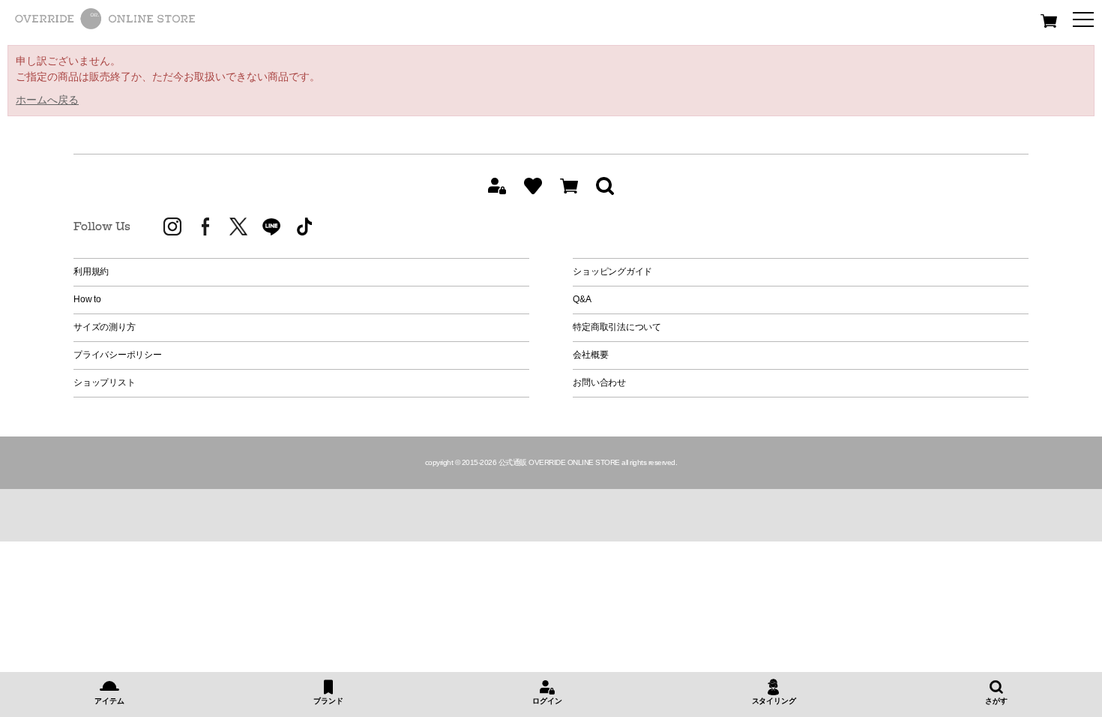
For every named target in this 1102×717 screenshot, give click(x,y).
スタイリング (774, 701)
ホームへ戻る (47, 100)
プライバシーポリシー (117, 355)
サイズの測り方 (104, 327)
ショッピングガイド (612, 271)
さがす (996, 701)
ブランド (328, 701)
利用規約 (91, 271)
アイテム (109, 701)
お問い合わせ (599, 382)
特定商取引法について (617, 327)
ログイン (546, 701)
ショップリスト (104, 382)
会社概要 (590, 355)
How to (87, 299)
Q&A (582, 299)
